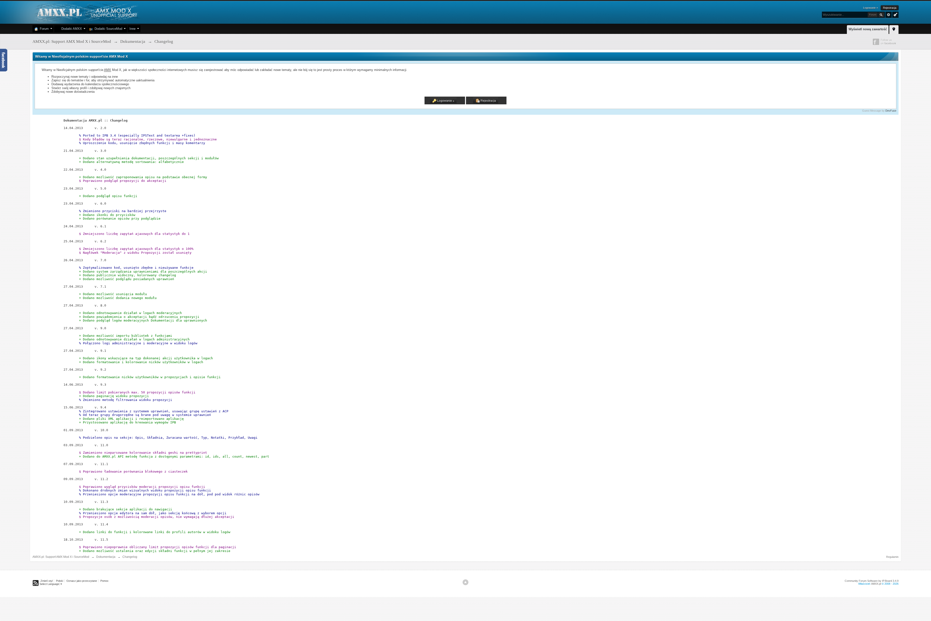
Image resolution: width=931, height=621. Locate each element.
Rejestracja (889, 7)
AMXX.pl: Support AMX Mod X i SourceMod (60, 557)
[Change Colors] (894, 14)
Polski (59, 580)
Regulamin (892, 556)
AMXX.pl (876, 583)
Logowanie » (870, 7)
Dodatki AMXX (70, 29)
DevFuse (890, 110)
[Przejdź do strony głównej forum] (86, 12)
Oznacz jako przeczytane (81, 580)
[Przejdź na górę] (465, 582)
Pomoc (104, 580)
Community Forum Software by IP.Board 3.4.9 (872, 580)
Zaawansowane (888, 15)
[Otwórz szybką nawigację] (894, 28)
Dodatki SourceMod (107, 29)
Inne (132, 29)
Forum (43, 29)
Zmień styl (46, 580)
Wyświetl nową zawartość (868, 29)
